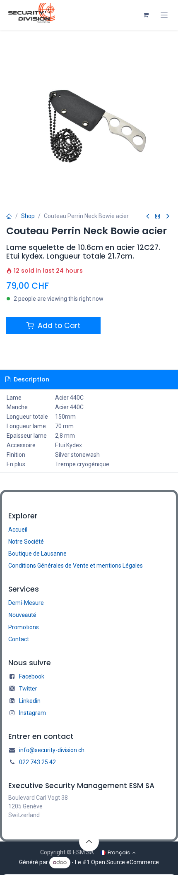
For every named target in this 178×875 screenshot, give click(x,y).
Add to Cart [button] (58, 326)
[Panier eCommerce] (145, 14)
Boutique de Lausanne (37, 553)
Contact (18, 639)
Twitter (28, 689)
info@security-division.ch (51, 750)
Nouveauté (22, 615)
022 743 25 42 (37, 762)
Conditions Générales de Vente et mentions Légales (75, 565)
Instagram (32, 713)
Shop (28, 216)
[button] (89, 841)
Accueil (17, 529)
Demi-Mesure (26, 602)
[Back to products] (158, 216)
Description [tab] (30, 379)
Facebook (31, 676)
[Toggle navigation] (164, 15)
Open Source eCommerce (125, 862)
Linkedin (30, 701)
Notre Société (26, 541)
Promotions (23, 627)
